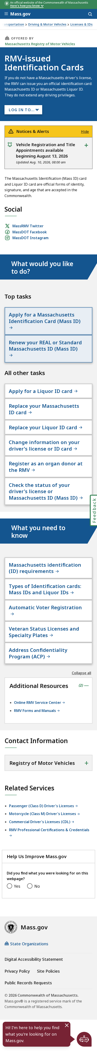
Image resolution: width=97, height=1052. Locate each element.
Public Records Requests (28, 982)
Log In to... (22, 109)
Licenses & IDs (81, 24)
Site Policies (48, 971)
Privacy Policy (17, 971)
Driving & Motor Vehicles (47, 24)
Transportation (12, 24)
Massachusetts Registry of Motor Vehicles (40, 43)
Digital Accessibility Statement (34, 959)
